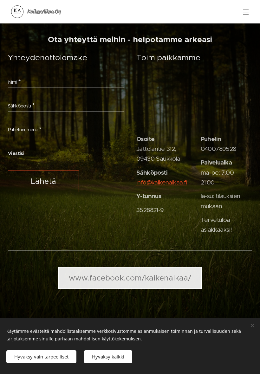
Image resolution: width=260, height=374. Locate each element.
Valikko (245, 11)
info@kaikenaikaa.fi (161, 182)
